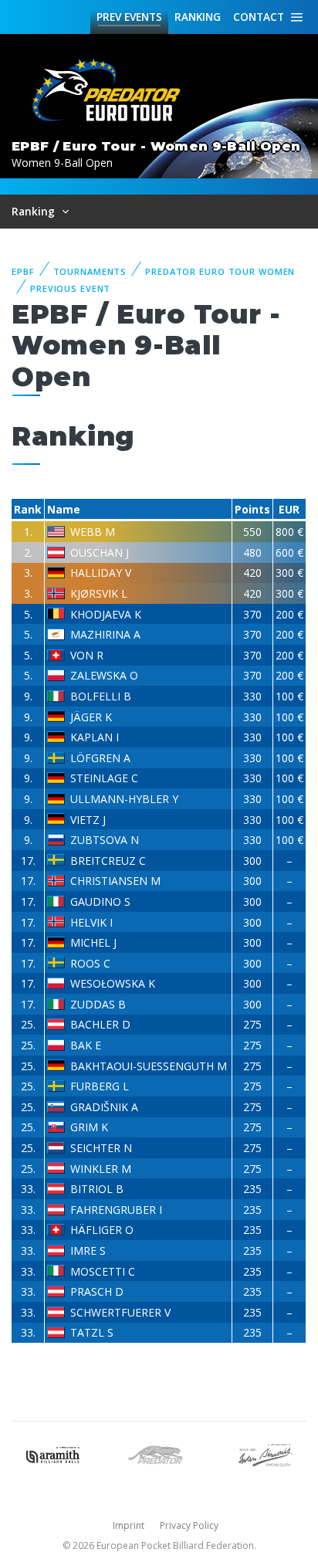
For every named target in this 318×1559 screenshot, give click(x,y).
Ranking (197, 16)
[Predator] (158, 1453)
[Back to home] (108, 90)
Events (129, 16)
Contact (258, 16)
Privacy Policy (189, 1525)
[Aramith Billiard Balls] (53, 1453)
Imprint (128, 1525)
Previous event (70, 288)
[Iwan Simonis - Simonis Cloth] (265, 1453)
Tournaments (90, 271)
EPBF (23, 271)
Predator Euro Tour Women (220, 271)
